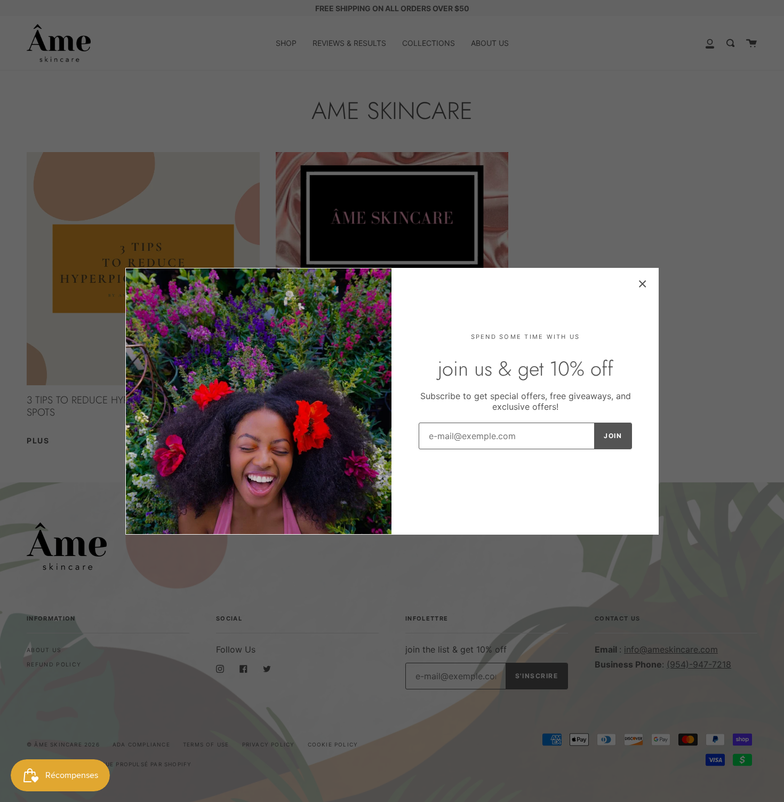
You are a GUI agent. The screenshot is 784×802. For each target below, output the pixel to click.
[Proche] (642, 284)
